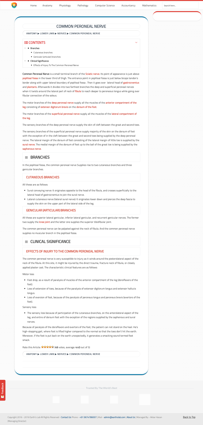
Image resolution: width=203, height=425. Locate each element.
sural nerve (29, 144)
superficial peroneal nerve (66, 114)
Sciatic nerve (92, 74)
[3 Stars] (47, 347)
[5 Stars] (52, 347)
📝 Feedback (2, 390)
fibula (78, 91)
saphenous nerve (32, 149)
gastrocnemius (131, 82)
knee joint (44, 222)
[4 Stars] (50, 347)
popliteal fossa (30, 78)
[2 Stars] (45, 347)
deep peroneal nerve (63, 103)
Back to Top (189, 417)
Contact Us (66, 417)
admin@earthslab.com (114, 417)
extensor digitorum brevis (54, 107)
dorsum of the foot (86, 107)
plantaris (32, 87)
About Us (131, 417)
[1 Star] (42, 347)
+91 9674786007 (88, 417)
